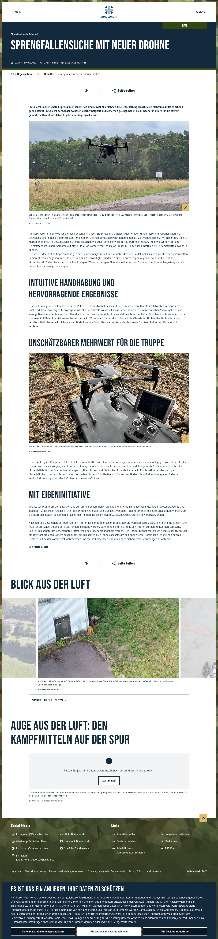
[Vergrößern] (185, 207)
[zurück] (6, 646)
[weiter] (212, 646)
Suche (199, 12)
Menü (18, 12)
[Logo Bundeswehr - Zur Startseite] (109, 12)
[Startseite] (12, 74)
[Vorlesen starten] (86, 90)
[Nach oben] (203, 818)
